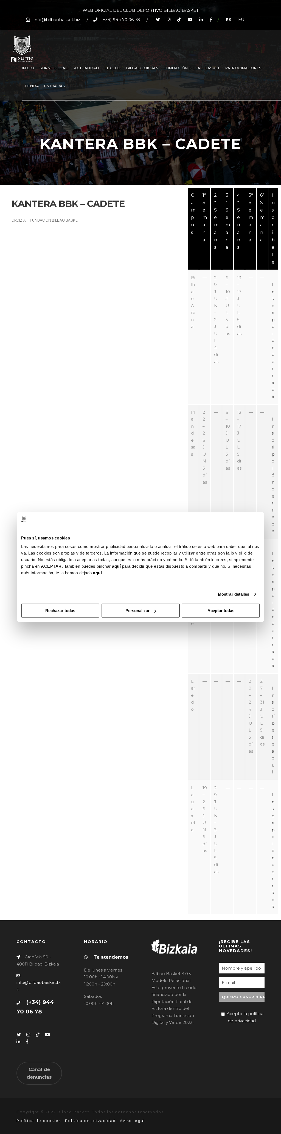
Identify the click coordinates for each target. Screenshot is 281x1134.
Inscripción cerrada (273, 340)
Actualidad (86, 68)
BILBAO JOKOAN (142, 68)
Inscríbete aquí (273, 730)
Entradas (54, 86)
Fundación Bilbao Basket (192, 68)
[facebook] (211, 19)
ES (228, 19)
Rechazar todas (60, 610)
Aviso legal (132, 1120)
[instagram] (168, 19)
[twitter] (158, 19)
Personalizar (137, 610)
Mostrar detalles (233, 594)
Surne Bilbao (54, 68)
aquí (116, 566)
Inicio (28, 68)
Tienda (32, 86)
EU (241, 19)
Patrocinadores (243, 68)
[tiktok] (179, 19)
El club (113, 68)
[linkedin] (201, 19)
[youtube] (190, 19)
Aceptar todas (220, 610)
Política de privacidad (90, 1120)
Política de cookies (38, 1120)
